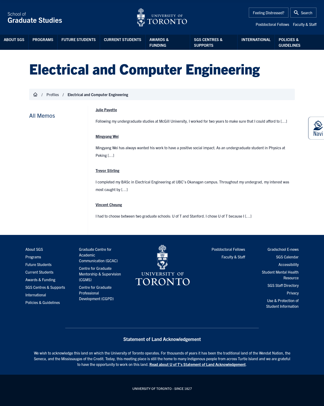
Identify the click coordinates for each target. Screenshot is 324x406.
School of (35, 17)
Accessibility (288, 264)
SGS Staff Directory (283, 285)
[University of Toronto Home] (162, 17)
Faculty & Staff (304, 24)
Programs (42, 39)
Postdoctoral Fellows (272, 24)
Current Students (122, 39)
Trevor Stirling (107, 170)
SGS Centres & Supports (208, 42)
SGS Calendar (287, 256)
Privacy (293, 292)
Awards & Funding (159, 42)
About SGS (14, 39)
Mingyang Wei (107, 136)
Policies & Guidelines (290, 42)
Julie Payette (106, 109)
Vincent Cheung (109, 204)
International (256, 39)
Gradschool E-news (283, 249)
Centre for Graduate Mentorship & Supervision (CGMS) (100, 274)
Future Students (78, 39)
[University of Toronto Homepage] (162, 265)
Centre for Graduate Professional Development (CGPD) (96, 293)
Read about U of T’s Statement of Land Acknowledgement (197, 364)
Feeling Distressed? (268, 12)
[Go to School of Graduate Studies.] (35, 94)
